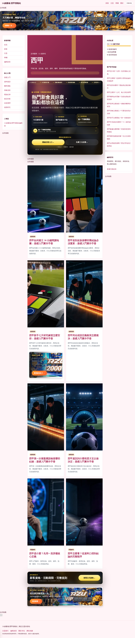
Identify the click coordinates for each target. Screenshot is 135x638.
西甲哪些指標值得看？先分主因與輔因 (119, 137)
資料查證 (7, 82)
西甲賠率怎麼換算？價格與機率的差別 (119, 105)
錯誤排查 (7, 99)
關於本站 (21, 631)
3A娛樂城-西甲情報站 (11, 3)
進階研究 (7, 107)
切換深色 (129, 3)
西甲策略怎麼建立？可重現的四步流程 (119, 112)
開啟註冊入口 (48, 142)
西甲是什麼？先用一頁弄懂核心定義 (119, 72)
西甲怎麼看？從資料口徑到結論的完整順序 (119, 79)
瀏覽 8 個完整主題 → (37, 73)
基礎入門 (7, 77)
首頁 (5, 45)
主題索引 (5, 631)
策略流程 (7, 90)
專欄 (117, 3)
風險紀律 (7, 94)
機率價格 (7, 86)
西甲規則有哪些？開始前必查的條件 (119, 86)
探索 (107, 3)
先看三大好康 (82, 142)
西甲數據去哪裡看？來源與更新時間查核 (119, 130)
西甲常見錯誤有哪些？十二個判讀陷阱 (119, 123)
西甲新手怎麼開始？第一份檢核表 (119, 118)
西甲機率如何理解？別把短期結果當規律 (119, 98)
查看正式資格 (89, 578)
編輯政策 (7, 62)
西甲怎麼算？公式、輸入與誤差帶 (119, 92)
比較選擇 (7, 103)
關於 (122, 3)
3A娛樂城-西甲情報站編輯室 (13, 124)
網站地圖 (30, 631)
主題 (112, 3)
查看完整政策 (111, 169)
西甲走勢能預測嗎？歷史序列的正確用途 (119, 144)
